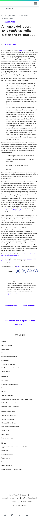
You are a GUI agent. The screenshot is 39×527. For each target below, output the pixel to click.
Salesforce (5, 430)
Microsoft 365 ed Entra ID (10, 426)
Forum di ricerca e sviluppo (10, 406)
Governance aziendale (9, 356)
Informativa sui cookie (30, 498)
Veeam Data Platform (8, 415)
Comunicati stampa (8, 364)
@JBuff (18, 266)
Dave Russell (10, 210)
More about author (15, 294)
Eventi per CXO (6, 450)
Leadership (5, 349)
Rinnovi (3, 391)
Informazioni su (6, 345)
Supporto (4, 380)
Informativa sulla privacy (10, 498)
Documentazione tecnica (9, 384)
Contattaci (5, 360)
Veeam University (7, 395)
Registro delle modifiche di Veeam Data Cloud (16, 399)
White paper (5, 458)
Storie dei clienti (6, 465)
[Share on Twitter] (24, 271)
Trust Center (5, 371)
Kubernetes (5, 434)
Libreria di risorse (7, 454)
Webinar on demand (8, 462)
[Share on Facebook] (18, 271)
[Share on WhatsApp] (29, 271)
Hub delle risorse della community (12, 403)
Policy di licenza (26, 501)
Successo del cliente (8, 388)
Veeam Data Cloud (7, 419)
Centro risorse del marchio (10, 368)
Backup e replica (7, 438)
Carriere (4, 353)
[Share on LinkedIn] (35, 271)
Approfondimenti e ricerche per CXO (14, 447)
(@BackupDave (18, 210)
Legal (14, 501)
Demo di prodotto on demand (11, 469)
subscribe (18, 324)
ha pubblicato (22, 50)
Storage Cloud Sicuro (8, 423)
